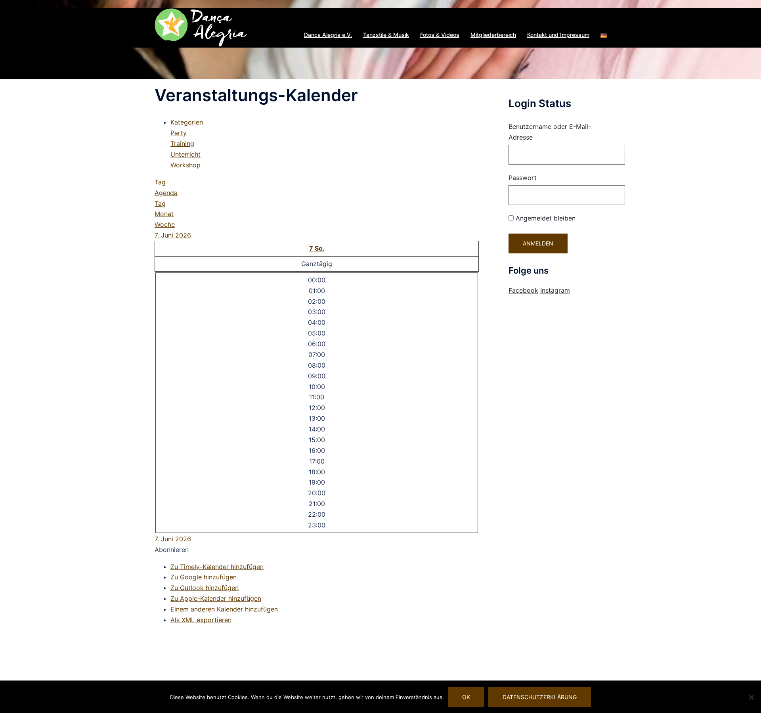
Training (182, 144)
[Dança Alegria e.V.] (201, 27)
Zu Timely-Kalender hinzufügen (217, 567)
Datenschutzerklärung (540, 697)
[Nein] (751, 697)
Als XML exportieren (200, 620)
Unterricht (185, 154)
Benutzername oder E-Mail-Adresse (550, 132)
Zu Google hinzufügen (203, 577)
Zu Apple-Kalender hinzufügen (215, 598)
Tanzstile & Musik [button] (386, 34)
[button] (603, 35)
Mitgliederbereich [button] (493, 34)
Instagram (555, 290)
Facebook (523, 290)
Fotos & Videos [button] (439, 34)
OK (466, 697)
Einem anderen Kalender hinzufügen (224, 609)
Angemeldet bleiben (545, 218)
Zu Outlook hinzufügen (204, 588)
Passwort (523, 178)
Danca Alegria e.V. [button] (328, 34)
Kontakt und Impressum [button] (558, 34)
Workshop (185, 165)
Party (178, 133)
